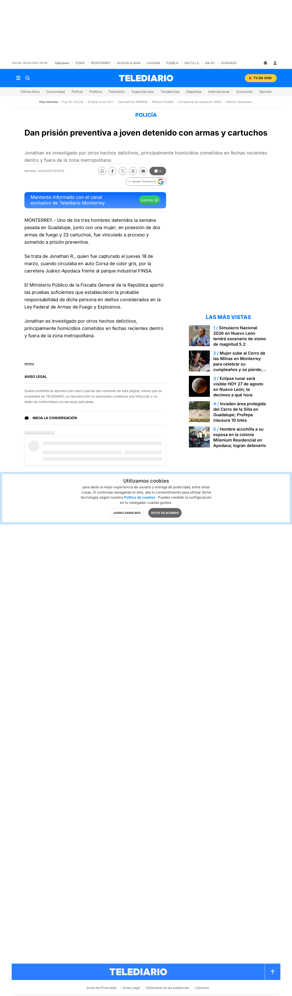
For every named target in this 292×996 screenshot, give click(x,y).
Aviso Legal (131, 988)
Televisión (116, 91)
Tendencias (170, 91)
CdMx (80, 63)
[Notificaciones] (265, 63)
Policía (77, 91)
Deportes (193, 91)
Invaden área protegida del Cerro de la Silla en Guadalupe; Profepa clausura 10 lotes (239, 412)
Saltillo (191, 63)
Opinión (265, 91)
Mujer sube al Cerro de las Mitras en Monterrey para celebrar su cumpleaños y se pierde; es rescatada (239, 364)
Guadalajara (129, 63)
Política (95, 91)
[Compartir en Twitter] (123, 171)
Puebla (172, 63)
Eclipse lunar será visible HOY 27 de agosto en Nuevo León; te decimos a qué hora (238, 386)
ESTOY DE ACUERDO (165, 512)
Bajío (210, 63)
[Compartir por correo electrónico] (143, 171)
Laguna (153, 63)
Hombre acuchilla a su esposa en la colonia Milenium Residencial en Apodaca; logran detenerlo (239, 437)
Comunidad (55, 91)
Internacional (218, 91)
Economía (244, 91)
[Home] (146, 78)
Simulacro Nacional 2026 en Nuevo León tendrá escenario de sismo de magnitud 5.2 (239, 336)
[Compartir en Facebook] (112, 171)
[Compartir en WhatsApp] (102, 171)
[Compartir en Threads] (133, 171)
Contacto (202, 988)
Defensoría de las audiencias (167, 988)
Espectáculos (143, 91)
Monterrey (101, 63)
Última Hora (30, 91)
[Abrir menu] (18, 78)
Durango (229, 63)
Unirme (147, 200)
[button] (146, 182)
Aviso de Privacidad (101, 988)
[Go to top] (272, 972)
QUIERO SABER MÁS (127, 512)
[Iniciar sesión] (275, 63)
